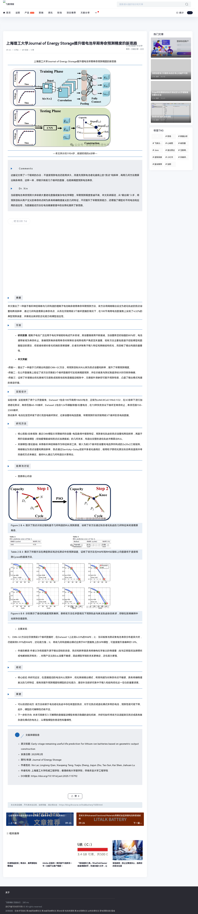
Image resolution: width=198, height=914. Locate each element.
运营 (17, 12)
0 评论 (16, 50)
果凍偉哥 (60, 911)
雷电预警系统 (105, 911)
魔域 (113, 911)
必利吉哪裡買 (93, 911)
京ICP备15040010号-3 (15, 907)
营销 (41, 12)
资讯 (50, 12)
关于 (7, 892)
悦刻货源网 (69, 911)
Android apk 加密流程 (161, 117)
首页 (8, 12)
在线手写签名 (20, 911)
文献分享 (85, 12)
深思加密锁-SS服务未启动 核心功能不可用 (169, 73)
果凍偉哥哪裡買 (81, 911)
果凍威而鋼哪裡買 (33, 911)
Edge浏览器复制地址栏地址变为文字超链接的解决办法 (170, 93)
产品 (27, 12)
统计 (181, 12)
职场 (59, 12)
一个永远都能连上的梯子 (162, 52)
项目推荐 (71, 12)
